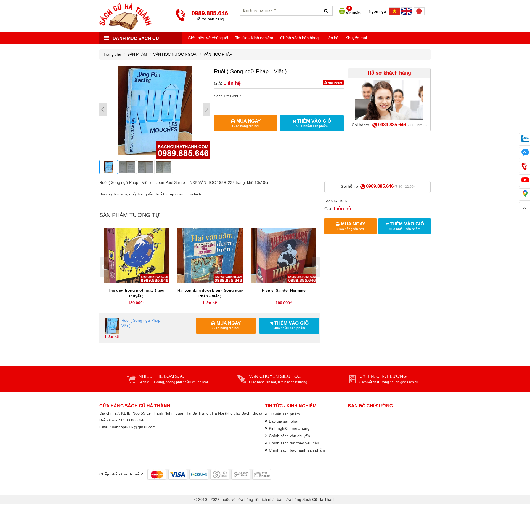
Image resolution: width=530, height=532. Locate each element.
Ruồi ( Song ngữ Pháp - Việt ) (142, 323)
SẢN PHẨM (137, 54)
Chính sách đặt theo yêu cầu (294, 443)
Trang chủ (112, 54)
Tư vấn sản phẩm (284, 414)
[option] (136, 267)
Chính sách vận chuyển (289, 436)
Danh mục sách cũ (135, 38)
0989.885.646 (392, 124)
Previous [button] (104, 267)
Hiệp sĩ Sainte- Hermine (284, 290)
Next (206, 109)
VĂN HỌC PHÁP (217, 54)
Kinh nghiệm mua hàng (289, 428)
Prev (103, 109)
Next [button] (316, 267)
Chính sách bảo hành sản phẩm (297, 450)
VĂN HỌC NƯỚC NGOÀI (175, 54)
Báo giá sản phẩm (285, 421)
